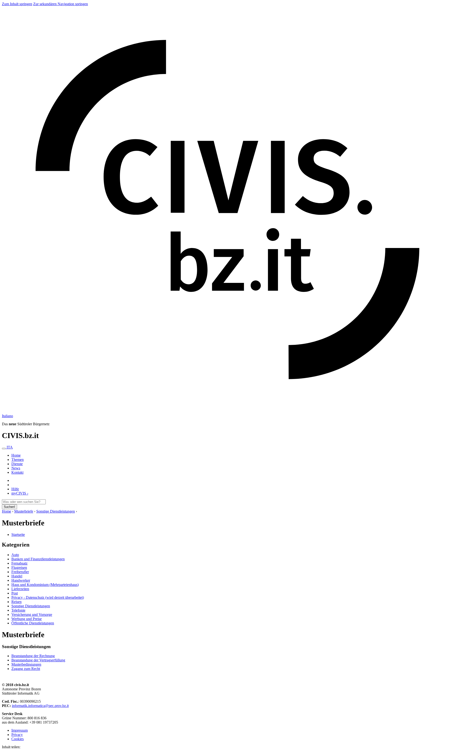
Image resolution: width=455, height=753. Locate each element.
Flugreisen (19, 568)
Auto (15, 555)
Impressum (19, 730)
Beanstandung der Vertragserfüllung (38, 660)
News (15, 468)
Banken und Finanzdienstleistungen (38, 559)
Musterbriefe (23, 511)
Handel (16, 576)
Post (14, 593)
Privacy (17, 735)
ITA (10, 447)
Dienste (17, 464)
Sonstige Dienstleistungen (55, 511)
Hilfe (15, 489)
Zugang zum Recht (25, 669)
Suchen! (9, 507)
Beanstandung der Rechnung (33, 656)
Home (6, 511)
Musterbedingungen (26, 664)
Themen (17, 460)
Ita (7, 416)
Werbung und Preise (26, 619)
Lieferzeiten (20, 589)
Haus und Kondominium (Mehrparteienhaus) (45, 585)
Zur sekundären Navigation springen (60, 4)
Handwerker (20, 580)
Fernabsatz (19, 563)
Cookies (17, 739)
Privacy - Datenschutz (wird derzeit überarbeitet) (47, 597)
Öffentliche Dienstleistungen (32, 623)
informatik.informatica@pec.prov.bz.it (40, 706)
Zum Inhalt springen (17, 4)
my (19, 493)
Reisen (16, 602)
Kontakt (17, 472)
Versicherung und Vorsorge (31, 615)
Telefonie (18, 610)
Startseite (18, 535)
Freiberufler (20, 572)
